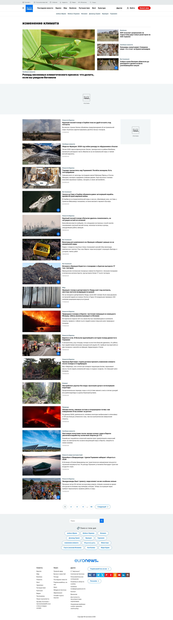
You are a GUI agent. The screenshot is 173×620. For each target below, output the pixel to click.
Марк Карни (105, 547)
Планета (39, 579)
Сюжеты (39, 568)
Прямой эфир (144, 8)
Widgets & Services (60, 590)
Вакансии (74, 594)
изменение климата (71, 543)
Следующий (102, 506)
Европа (58, 8)
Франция (105, 14)
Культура (101, 8)
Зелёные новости (28, 72)
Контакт (73, 591)
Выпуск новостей (59, 574)
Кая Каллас (91, 547)
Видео (38, 593)
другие (73, 568)
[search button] (90, 2)
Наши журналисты (42, 599)
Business (72, 8)
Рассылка (93, 581)
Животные (105, 543)
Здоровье (39, 585)
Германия (113, 14)
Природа (65, 407)
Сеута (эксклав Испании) (72, 547)
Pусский (27, 2)
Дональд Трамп (94, 14)
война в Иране (61, 14)
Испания (84, 14)
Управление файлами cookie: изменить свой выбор (78, 606)
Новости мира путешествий (72, 455)
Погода (56, 577)
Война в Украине (74, 14)
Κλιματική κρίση (89, 543)
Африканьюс (58, 592)
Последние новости (45, 8)
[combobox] (100, 2)
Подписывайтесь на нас (98, 569)
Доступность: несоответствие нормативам (76, 599)
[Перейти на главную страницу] (29, 8)
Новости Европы (68, 120)
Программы (40, 596)
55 (91, 506)
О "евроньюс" (75, 571)
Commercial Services (77, 574)
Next (94, 8)
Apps (55, 587)
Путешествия (84, 8)
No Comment (124, 59)
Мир (65, 8)
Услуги (56, 568)
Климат (65, 383)
